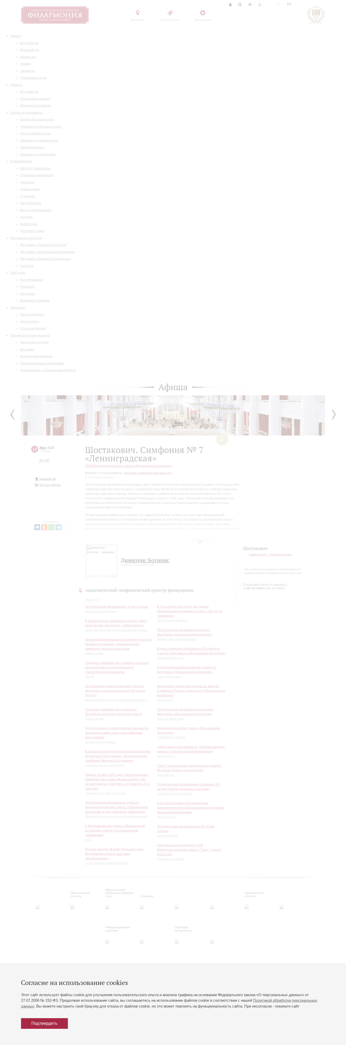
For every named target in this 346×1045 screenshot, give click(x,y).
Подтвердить (44, 1023)
